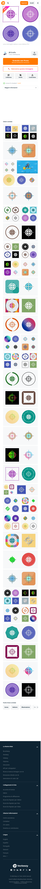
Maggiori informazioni (11, 87)
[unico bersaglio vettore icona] (11, 132)
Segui (34, 54)
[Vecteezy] (3, 3)
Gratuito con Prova (20, 61)
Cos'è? (19, 83)
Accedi (32, 3)
